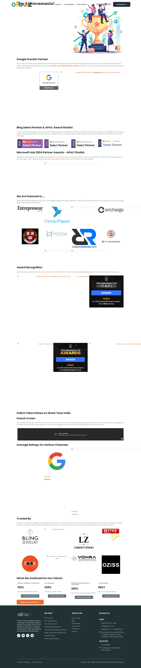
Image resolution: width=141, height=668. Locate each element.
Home (41, 4)
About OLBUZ (81, 4)
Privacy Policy (37, 662)
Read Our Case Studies (29, 602)
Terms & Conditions (23, 662)
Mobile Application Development (55, 633)
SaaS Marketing (49, 636)
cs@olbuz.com (118, 629)
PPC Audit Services (50, 624)
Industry (58, 4)
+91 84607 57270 (103, 4)
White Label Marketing (51, 639)
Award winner (46, 272)
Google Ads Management (52, 627)
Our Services (76, 626)
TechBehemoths (58, 272)
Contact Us (120, 4)
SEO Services (48, 618)
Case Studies (69, 4)
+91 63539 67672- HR (107, 626)
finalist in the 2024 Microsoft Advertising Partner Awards (68, 157)
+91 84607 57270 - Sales (108, 623)
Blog (73, 621)
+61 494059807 (105, 645)
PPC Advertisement (50, 621)
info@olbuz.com (106, 629)
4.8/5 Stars (74, 514)
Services (49, 4)
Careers (74, 631)
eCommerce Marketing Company (55, 630)
